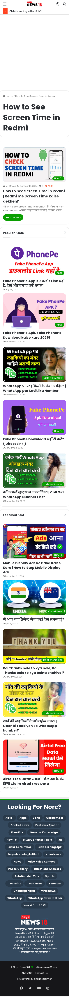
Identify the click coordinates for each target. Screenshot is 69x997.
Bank (36, 818)
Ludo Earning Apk (50, 847)
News (17, 861)
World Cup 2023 (35, 905)
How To (12, 840)
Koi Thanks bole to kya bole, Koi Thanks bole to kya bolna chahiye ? (33, 670)
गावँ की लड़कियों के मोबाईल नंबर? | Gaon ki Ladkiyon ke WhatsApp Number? (30, 726)
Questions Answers (47, 869)
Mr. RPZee (11, 186)
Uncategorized (24, 891)
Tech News (34, 883)
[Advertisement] (34, 52)
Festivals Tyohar (47, 825)
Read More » (13, 217)
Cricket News (19, 825)
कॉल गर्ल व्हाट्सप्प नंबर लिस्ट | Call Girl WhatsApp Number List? (33, 494)
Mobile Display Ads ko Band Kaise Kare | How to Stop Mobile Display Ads (32, 567)
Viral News (48, 891)
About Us (27, 973)
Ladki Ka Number (19, 847)
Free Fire (17, 832)
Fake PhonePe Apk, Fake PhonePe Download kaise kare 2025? (32, 335)
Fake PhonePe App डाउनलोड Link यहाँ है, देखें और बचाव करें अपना (33, 283)
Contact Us (41, 973)
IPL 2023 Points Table (37, 840)
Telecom (55, 883)
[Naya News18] (34, 4)
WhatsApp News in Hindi (45, 898)
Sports (49, 876)
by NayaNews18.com (46, 967)
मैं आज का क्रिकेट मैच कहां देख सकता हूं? (33, 619)
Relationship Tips (27, 876)
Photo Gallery (18, 869)
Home (9, 96)
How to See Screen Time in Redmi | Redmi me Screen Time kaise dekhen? (34, 196)
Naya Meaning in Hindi (23, 854)
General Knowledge (44, 832)
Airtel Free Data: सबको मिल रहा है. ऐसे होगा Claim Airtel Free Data (34, 781)
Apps (23, 818)
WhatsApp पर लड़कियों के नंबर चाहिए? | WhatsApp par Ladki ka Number (34, 388)
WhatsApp (14, 898)
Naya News (53, 854)
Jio (60, 840)
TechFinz (14, 883)
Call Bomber (54, 818)
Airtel (9, 818)
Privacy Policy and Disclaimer (34, 979)
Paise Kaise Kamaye (41, 861)
